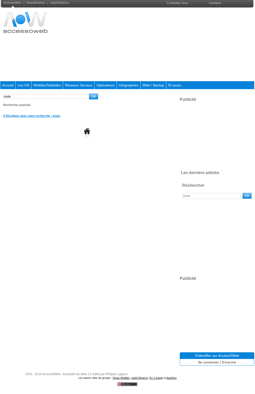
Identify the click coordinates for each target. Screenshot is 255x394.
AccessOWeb (51, 374)
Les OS (23, 85)
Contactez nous (177, 3)
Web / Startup (153, 85)
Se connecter (208, 362)
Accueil (7, 85)
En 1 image (156, 377)
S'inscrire (229, 362)
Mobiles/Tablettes (47, 85)
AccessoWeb (12, 2)
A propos (215, 3)
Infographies (128, 85)
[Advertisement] (164, 44)
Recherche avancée (17, 105)
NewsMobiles (36, 2)
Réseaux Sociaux (78, 85)
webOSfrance (59, 2)
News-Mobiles (121, 377)
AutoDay (171, 377)
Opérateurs (105, 85)
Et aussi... (176, 85)
